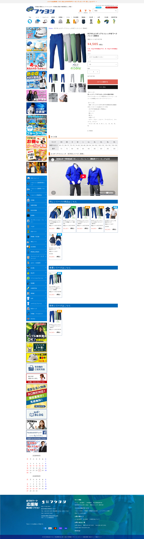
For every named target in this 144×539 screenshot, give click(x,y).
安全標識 (33, 246)
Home (51, 28)
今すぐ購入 (102, 87)
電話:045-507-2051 (88, 525)
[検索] (116, 10)
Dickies (33, 318)
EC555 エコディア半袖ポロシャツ (110, 221)
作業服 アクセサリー (37, 313)
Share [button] (91, 130)
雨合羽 (32, 273)
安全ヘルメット (35, 178)
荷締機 (32, 283)
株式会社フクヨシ (50, 537)
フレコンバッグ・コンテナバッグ (37, 257)
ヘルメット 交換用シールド (37, 189)
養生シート (34, 241)
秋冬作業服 (34, 210)
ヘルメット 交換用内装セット (37, 183)
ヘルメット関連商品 (36, 195)
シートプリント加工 (105, 511)
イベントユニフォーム (37, 278)
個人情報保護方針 (97, 502)
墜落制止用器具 (35, 251)
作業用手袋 (34, 288)
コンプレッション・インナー (37, 221)
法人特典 (85, 519)
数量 (89, 68)
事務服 (32, 293)
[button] (37, 20)
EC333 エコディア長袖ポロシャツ (54, 248)
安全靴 (32, 268)
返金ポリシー (92, 537)
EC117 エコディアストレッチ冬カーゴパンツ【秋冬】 (97, 222)
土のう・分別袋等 (35, 263)
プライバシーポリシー (77, 537)
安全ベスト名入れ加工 (80, 513)
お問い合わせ (78, 525)
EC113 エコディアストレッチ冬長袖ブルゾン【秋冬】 (55, 222)
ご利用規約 (89, 502)
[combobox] (105, 11)
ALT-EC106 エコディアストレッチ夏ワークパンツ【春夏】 (55, 288)
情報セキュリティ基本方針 (97, 505)
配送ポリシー (99, 537)
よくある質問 (78, 519)
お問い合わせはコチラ (111, 7)
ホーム (76, 502)
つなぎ (32, 226)
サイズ (89, 61)
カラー (89, 53)
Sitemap (77, 531)
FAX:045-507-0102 (101, 525)
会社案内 (98, 7)
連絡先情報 (85, 537)
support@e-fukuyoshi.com (82, 527)
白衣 (32, 298)
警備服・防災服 (35, 236)
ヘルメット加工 (79, 511)
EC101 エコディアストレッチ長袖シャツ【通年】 (69, 222)
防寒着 (32, 215)
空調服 (32, 200)
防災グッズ (34, 308)
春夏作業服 (34, 205)
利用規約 (70, 537)
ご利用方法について (94, 519)
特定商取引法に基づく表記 (81, 505)
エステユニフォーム (36, 303)
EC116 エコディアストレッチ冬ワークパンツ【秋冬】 (83, 222)
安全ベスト (34, 231)
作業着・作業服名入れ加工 (91, 511)
